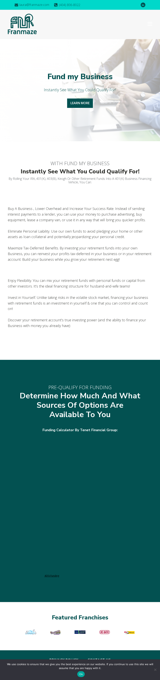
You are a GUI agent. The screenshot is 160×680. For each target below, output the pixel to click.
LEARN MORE (80, 103)
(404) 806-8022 (69, 5)
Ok (81, 674)
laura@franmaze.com (34, 5)
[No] (155, 670)
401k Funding (51, 575)
